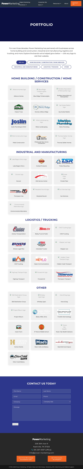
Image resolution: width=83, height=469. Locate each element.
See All (21, 62)
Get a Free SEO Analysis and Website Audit (26, 458)
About (66, 3)
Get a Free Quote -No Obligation (57, 458)
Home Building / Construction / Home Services (47, 62)
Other (66, 67)
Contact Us (75, 3)
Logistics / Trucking (51, 67)
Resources (56, 3)
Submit (15, 424)
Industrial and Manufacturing (26, 67)
